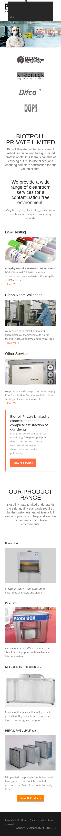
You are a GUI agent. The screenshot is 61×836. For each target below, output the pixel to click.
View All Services (23, 462)
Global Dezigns (49, 828)
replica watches (28, 781)
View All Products (31, 798)
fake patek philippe (35, 437)
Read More (12, 284)
